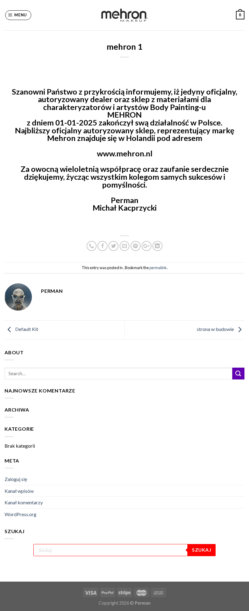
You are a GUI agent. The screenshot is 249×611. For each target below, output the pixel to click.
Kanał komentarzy (24, 502)
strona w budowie (216, 329)
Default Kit (26, 329)
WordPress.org (20, 514)
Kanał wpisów (19, 491)
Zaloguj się (16, 479)
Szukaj (201, 550)
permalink (158, 267)
